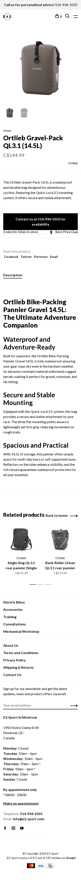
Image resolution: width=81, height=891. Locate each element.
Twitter (26, 256)
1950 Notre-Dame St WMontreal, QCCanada (21, 732)
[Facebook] (5, 828)
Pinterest (41, 256)
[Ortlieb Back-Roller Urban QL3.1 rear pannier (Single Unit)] (60, 539)
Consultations (14, 624)
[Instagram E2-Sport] (13, 828)
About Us (10, 645)
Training (9, 617)
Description (12, 275)
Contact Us (12, 675)
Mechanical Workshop (21, 631)
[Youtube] (22, 828)
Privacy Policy (14, 660)
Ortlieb (73, 163)
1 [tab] (34, 584)
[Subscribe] (73, 705)
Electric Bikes (14, 602)
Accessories (13, 609)
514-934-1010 (66, 5)
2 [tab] (42, 584)
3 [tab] (50, 584)
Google (71, 858)
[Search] (67, 16)
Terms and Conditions (20, 653)
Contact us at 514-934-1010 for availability (41, 221)
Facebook (11, 256)
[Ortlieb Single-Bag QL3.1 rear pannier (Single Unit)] (21, 539)
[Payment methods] (31, 867)
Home (7, 130)
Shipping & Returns (18, 667)
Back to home (57, 515)
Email (54, 256)
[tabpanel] (40, 68)
